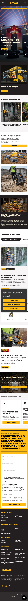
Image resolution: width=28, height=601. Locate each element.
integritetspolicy (5, 498)
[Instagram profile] (6, 586)
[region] (14, 313)
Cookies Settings (14, 300)
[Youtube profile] (9, 586)
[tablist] (14, 239)
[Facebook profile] (2, 586)
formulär (20, 500)
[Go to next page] (21, 54)
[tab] (11, 239)
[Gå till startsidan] (14, 3)
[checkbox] (2, 479)
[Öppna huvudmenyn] (2, 3)
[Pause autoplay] (25, 54)
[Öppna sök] (25, 3)
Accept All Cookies (14, 308)
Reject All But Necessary (14, 304)
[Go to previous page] (2, 54)
